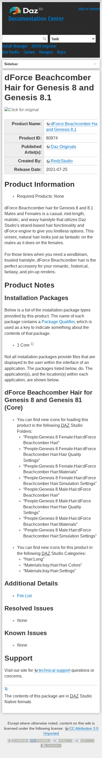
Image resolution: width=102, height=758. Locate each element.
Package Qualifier (58, 322)
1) (32, 344)
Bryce (61, 52)
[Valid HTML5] (62, 740)
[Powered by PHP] (40, 740)
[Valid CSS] (83, 740)
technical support (54, 670)
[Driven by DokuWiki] (51, 745)
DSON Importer (44, 46)
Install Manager (14, 46)
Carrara (29, 52)
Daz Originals (63, 146)
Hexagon (46, 52)
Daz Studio (10, 52)
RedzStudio (62, 161)
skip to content (89, 8)
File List (24, 596)
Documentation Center (36, 18)
